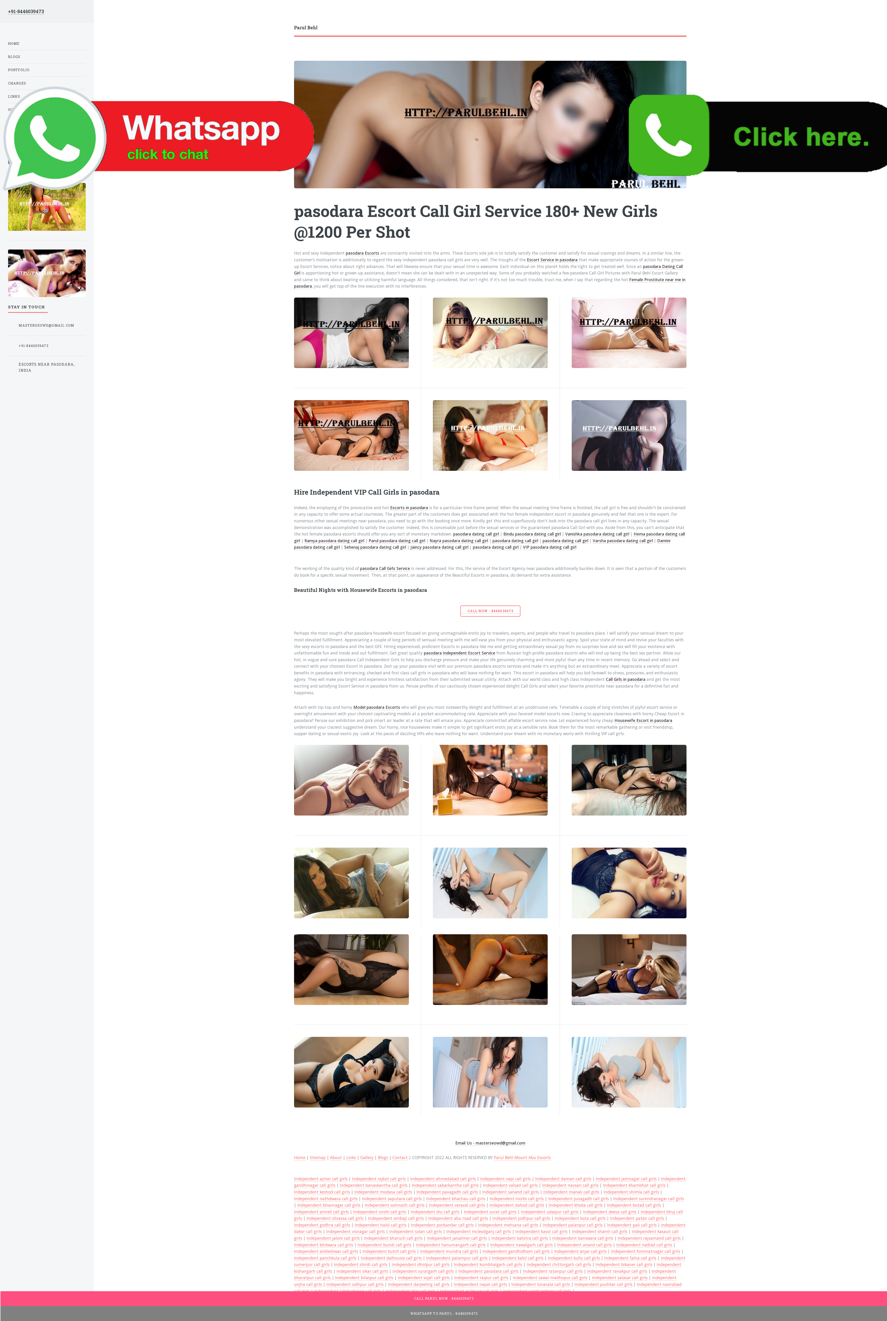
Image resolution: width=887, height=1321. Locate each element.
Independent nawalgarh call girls (521, 1245)
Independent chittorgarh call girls (559, 1264)
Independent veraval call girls (457, 1205)
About (336, 1157)
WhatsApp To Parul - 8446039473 (444, 1313)
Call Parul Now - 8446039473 (444, 1298)
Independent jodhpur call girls (521, 1218)
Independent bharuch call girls (393, 1238)
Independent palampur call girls (457, 1258)
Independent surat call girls (490, 1211)
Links (351, 1157)
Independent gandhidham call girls (516, 1251)
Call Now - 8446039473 (490, 611)
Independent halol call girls (381, 1225)
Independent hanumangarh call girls (451, 1245)
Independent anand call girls (584, 1245)
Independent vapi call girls (505, 1178)
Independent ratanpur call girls (553, 1271)
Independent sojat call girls (424, 1277)
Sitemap (318, 1157)
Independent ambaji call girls (396, 1218)
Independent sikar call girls (362, 1271)
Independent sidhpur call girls (355, 1284)
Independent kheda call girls (576, 1205)
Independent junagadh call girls (578, 1198)
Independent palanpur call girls (573, 1225)
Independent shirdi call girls (360, 1264)
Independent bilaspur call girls (364, 1277)
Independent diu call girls (435, 1211)
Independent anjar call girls (580, 1251)
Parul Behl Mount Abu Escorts (522, 1157)
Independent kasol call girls (541, 1231)
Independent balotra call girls (519, 1238)
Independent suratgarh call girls (423, 1271)
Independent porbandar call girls (442, 1225)
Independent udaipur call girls (550, 1211)
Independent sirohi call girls (379, 1211)
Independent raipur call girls (481, 1277)
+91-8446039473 (26, 11)
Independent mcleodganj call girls (478, 1231)
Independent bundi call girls (384, 1245)
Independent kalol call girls (518, 1258)
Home (299, 1157)
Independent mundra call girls (449, 1251)
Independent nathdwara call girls (326, 1198)
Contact (400, 1157)
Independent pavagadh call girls (447, 1192)
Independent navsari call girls (570, 1185)
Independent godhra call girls (322, 1225)
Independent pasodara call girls (488, 1271)
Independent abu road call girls (458, 1218)
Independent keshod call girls (322, 1192)
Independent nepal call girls (480, 1284)
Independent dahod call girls (516, 1205)
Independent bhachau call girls (455, 1198)
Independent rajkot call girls (379, 1178)
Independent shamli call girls (599, 1231)
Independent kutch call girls (389, 1251)
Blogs (383, 1157)
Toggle (104, 13)
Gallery (367, 1157)
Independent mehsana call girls (508, 1225)
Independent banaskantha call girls (373, 1185)
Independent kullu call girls (574, 1258)
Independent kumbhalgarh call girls (488, 1264)
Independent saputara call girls (392, 1198)
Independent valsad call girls (510, 1185)
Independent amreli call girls (321, 1211)
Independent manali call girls (571, 1192)
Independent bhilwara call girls (323, 1245)
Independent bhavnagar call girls (328, 1205)
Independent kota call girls (580, 1218)
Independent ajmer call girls (321, 1178)
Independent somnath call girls (395, 1205)
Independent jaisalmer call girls (457, 1238)
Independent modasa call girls (383, 1192)
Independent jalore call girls (333, 1238)
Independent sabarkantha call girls (445, 1185)
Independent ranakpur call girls (617, 1271)
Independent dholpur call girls (421, 1264)
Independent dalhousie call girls (391, 1258)
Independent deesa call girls (609, 1211)
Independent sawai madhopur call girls (550, 1277)
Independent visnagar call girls (355, 1231)
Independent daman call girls (563, 1178)
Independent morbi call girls (517, 1198)
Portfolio (19, 70)
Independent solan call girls (415, 1231)
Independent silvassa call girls (335, 1218)
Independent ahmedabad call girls (443, 1178)
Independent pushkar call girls (603, 1284)
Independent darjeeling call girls (419, 1284)
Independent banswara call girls (582, 1238)
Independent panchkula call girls (325, 1258)
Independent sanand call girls (510, 1192)
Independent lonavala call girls (540, 1284)
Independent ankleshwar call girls (326, 1251)
